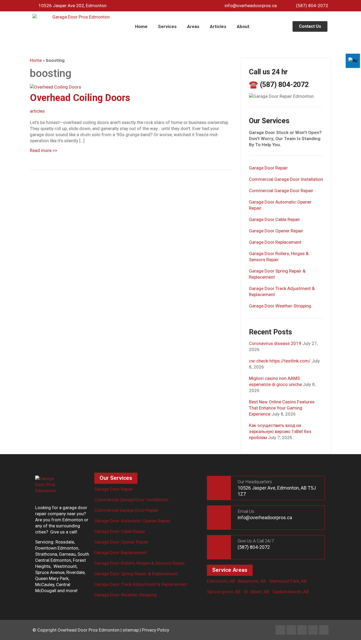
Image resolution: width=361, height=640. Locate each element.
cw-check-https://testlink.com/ (280, 360)
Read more (43, 150)
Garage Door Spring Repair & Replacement (136, 573)
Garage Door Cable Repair (274, 219)
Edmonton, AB (221, 581)
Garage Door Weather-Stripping (280, 306)
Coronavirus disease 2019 (275, 343)
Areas (193, 26)
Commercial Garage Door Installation (286, 179)
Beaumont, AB (252, 581)
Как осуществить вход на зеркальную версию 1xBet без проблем (280, 431)
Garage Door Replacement (275, 242)
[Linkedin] (291, 630)
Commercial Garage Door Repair (281, 190)
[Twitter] (302, 630)
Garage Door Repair (268, 168)
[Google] (323, 630)
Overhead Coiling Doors (80, 97)
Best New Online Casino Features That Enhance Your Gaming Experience (281, 408)
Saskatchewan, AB (290, 591)
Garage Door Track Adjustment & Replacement (140, 584)
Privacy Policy (155, 630)
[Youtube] (313, 630)
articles (37, 111)
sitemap (131, 630)
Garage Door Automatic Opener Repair (132, 520)
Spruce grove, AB (223, 591)
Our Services (116, 478)
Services (167, 26)
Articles (218, 26)
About (243, 26)
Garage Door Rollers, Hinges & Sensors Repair (139, 563)
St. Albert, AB (256, 591)
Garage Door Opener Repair (276, 230)
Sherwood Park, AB (288, 581)
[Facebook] (280, 630)
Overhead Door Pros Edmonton (88, 630)
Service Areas (229, 570)
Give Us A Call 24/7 (256, 541)
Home (141, 26)
